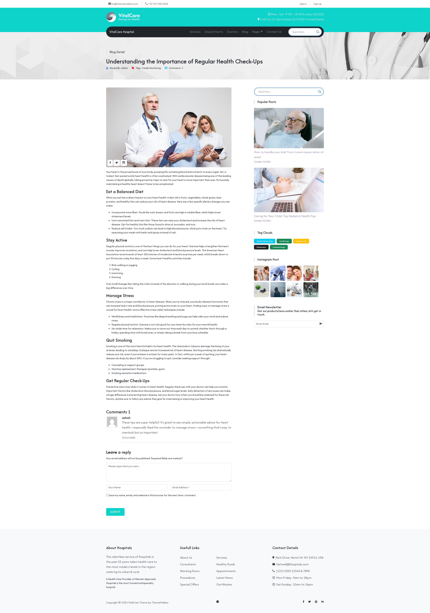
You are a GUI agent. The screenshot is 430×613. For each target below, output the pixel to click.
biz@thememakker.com (125, 4)
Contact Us (274, 31)
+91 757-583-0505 (158, 4)
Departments (214, 31)
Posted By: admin (119, 68)
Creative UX (301, 241)
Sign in (303, 4)
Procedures (187, 577)
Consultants (188, 564)
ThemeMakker (160, 602)
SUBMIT (115, 512)
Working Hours (190, 571)
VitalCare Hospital (122, 32)
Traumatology (279, 247)
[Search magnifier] (317, 32)
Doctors (232, 31)
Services (195, 31)
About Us (186, 557)
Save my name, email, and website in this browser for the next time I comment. (152, 495)
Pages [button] (256, 31)
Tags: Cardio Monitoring (148, 68)
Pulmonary (261, 247)
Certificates (224, 584)
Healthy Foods (225, 564)
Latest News (224, 577)
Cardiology (284, 241)
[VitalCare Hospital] (123, 16)
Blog (245, 31)
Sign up (318, 4)
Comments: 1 (176, 68)
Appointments (226, 571)
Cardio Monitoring (265, 241)
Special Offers (189, 584)
